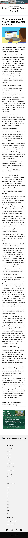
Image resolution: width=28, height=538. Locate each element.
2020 (8, 502)
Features (9, 457)
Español (8, 460)
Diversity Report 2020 (12, 521)
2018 (8, 508)
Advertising (9, 474)
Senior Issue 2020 (11, 524)
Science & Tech (10, 466)
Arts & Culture (10, 463)
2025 (8, 487)
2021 (8, 499)
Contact (8, 480)
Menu (14, 14)
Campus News (10, 449)
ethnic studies (17, 59)
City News (9, 451)
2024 (8, 490)
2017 (8, 511)
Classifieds (9, 477)
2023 (8, 493)
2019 (8, 505)
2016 (8, 514)
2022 (8, 496)
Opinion (8, 454)
